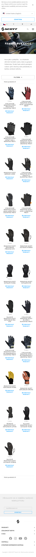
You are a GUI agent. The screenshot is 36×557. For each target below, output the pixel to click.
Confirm (18, 19)
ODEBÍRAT (18, 512)
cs (7, 24)
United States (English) (13, 13)
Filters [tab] (17, 77)
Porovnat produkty (10, 112)
